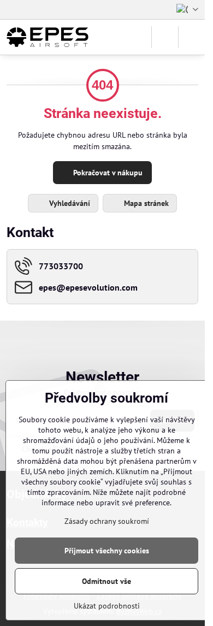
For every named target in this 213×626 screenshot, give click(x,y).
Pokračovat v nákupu (107, 173)
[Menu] (192, 37)
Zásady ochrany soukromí (106, 521)
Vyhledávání (68, 203)
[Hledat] (165, 37)
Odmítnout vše (106, 581)
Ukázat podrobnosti (107, 606)
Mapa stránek (145, 203)
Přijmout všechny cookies (106, 551)
